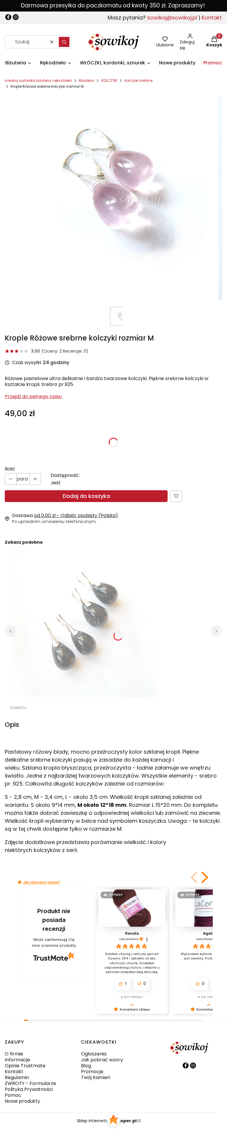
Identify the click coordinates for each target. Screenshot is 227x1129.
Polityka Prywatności (29, 1089)
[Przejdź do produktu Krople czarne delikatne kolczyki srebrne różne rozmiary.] (84, 623)
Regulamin (17, 1077)
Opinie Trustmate (25, 1065)
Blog (86, 1065)
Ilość (10, 469)
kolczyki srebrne (138, 80)
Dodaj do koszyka (86, 496)
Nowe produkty (22, 1101)
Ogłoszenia (93, 1053)
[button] (64, 42)
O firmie (14, 1053)
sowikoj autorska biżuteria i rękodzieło (38, 80)
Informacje (17, 1059)
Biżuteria (86, 80)
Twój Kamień (95, 1077)
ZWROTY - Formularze (30, 1083)
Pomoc (13, 1095)
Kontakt (212, 17)
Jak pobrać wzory (102, 1059)
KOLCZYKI (109, 80)
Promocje (92, 1071)
